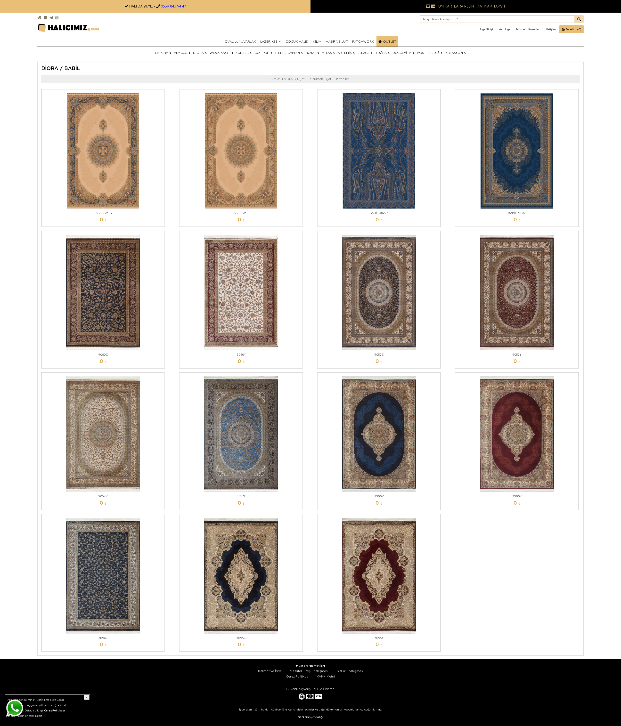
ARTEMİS (346, 52)
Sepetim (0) (573, 29)
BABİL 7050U (241, 213)
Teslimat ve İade (270, 671)
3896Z (103, 638)
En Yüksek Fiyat (319, 79)
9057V (103, 496)
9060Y (241, 354)
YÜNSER (244, 52)
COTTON (263, 52)
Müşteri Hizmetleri (528, 29)
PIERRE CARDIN (289, 52)
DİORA (200, 52)
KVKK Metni (326, 676)
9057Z (379, 354)
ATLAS (328, 52)
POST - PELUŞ (429, 52)
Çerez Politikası (297, 676)
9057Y (516, 354)
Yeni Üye (504, 29)
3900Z (379, 496)
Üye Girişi (486, 29)
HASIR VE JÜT (337, 41)
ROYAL (312, 52)
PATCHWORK (363, 41)
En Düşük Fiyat (293, 79)
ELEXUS (365, 52)
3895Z (241, 638)
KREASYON (455, 52)
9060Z (103, 354)
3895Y (379, 638)
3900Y (517, 496)
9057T (241, 496)
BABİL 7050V (103, 213)
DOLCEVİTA (403, 52)
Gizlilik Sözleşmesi (349, 671)
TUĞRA (382, 52)
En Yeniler (342, 79)
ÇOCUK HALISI (297, 41)
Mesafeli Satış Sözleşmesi (309, 671)
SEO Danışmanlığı (310, 717)
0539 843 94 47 (173, 6)
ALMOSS (182, 52)
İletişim (551, 29)
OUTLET (389, 41)
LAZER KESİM (270, 41)
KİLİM (317, 41)
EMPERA (163, 52)
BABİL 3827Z (379, 213)
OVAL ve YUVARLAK (240, 41)
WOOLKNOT (221, 52)
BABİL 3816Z (517, 213)
